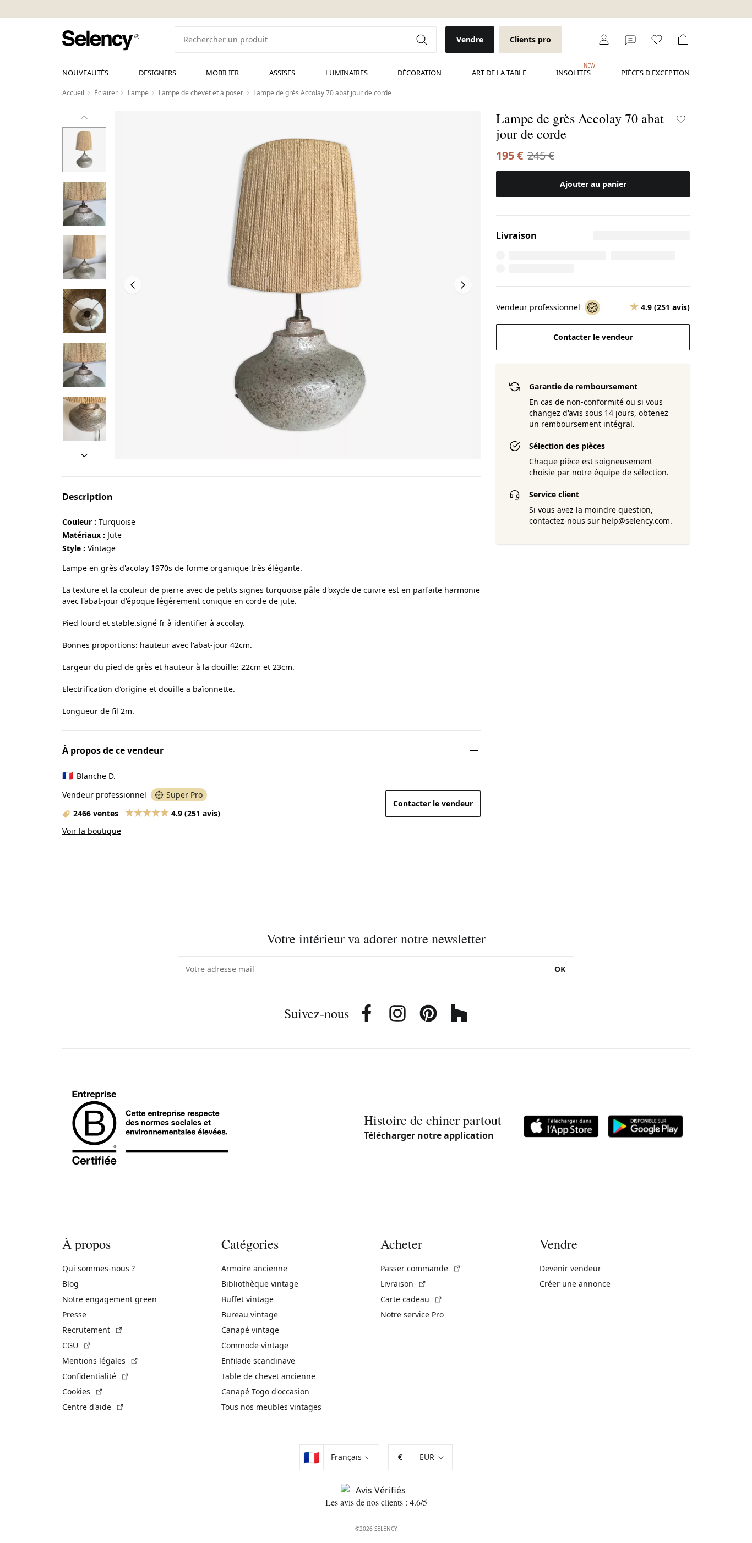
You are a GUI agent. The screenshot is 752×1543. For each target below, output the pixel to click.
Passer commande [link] (420, 1268)
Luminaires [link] (346, 73)
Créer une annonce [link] (575, 1283)
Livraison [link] (403, 1283)
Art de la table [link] (499, 73)
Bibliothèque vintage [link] (259, 1283)
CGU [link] (76, 1345)
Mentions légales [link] (100, 1360)
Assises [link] (282, 73)
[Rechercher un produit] (423, 40)
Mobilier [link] (222, 73)
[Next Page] (463, 285)
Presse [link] (74, 1314)
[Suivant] (84, 455)
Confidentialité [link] (95, 1376)
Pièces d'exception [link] (655, 73)
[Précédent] (84, 117)
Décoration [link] (419, 73)
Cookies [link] (82, 1391)
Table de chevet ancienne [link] (268, 1376)
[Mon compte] (604, 39)
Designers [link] (157, 73)
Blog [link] (70, 1283)
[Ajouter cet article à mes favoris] (681, 119)
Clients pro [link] (530, 39)
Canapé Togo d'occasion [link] (265, 1391)
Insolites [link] (573, 70)
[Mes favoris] (656, 39)
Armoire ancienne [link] (254, 1268)
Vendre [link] (469, 39)
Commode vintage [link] (254, 1345)
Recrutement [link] (92, 1330)
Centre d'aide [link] (93, 1407)
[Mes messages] (630, 39)
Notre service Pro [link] (412, 1314)
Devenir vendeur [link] (570, 1268)
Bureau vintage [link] (249, 1314)
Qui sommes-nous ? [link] (98, 1268)
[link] (100, 40)
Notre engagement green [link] (109, 1299)
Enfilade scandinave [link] (258, 1360)
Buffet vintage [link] (247, 1299)
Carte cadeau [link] (411, 1299)
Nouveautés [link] (85, 73)
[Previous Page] (132, 285)
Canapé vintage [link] (250, 1330)
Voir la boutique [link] (91, 831)
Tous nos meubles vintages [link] (271, 1407)
